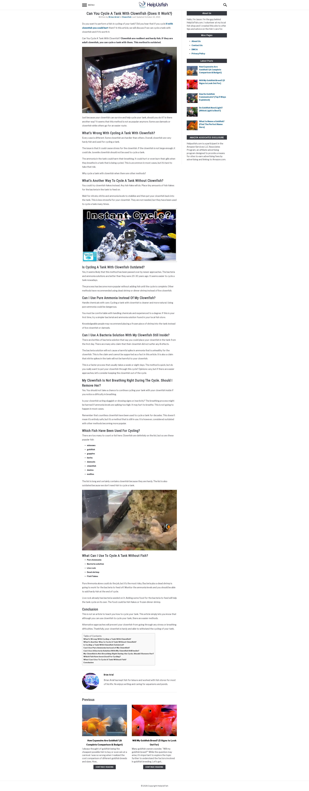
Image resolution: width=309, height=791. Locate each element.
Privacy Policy (198, 53)
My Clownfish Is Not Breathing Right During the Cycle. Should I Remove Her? (118, 653)
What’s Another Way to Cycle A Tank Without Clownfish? (109, 642)
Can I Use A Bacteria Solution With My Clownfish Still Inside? (111, 651)
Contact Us (197, 45)
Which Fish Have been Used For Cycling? (102, 656)
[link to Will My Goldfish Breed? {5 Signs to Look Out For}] (154, 720)
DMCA (195, 49)
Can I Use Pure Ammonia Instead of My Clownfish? (106, 648)
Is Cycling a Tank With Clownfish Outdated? (103, 645)
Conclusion (88, 662)
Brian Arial (114, 17)
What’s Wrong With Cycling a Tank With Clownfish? (107, 639)
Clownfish (126, 17)
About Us (196, 41)
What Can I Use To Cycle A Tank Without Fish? (104, 659)
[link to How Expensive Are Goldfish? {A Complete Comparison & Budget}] (104, 720)
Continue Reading (104, 767)
